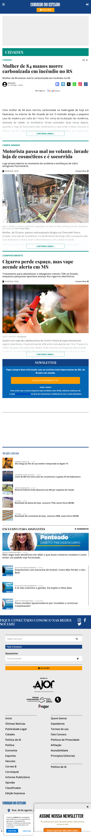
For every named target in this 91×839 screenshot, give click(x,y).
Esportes (10, 755)
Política (9, 745)
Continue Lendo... (45, 246)
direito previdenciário (14, 552)
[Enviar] (77, 659)
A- (87, 59)
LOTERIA (21, 501)
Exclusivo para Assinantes (29, 567)
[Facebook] (57, 84)
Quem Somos (59, 718)
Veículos (10, 761)
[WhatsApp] (74, 84)
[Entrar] (87, 4)
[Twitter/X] (68, 84)
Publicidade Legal (16, 729)
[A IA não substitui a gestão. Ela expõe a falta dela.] (7, 587)
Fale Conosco (58, 734)
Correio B (10, 766)
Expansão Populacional (28, 475)
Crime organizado (25, 488)
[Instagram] (80, 84)
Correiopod (12, 771)
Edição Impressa (15, 793)
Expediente (58, 723)
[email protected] (22, 394)
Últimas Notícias (15, 723)
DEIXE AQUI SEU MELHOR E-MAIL (62, 831)
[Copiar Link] (85, 84)
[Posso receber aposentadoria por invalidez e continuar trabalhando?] (7, 604)
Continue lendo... (45, 133)
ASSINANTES (83, 529)
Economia (11, 750)
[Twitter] (79, 624)
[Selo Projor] (43, 703)
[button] (82, 171)
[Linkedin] (63, 84)
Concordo (12, 831)
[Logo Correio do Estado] (45, 4)
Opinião (10, 782)
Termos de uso (60, 729)
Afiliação (56, 745)
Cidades (10, 734)
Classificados (13, 787)
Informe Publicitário (17, 777)
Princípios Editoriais (63, 755)
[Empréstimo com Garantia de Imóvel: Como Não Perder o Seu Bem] (7, 570)
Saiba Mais (27, 831)
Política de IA (13, 739)
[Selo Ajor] (43, 685)
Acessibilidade (59, 750)
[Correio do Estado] (45, 803)
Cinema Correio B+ (25, 462)
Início (8, 718)
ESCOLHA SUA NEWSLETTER (45, 380)
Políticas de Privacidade (65, 739)
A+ (83, 59)
